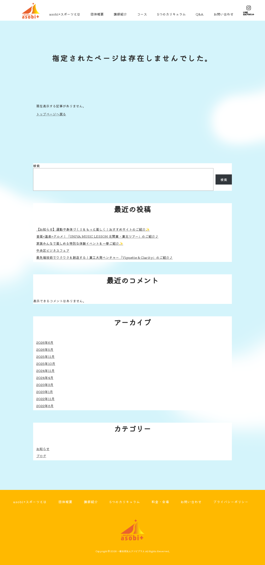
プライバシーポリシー (230, 501)
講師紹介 (120, 14)
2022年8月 (45, 405)
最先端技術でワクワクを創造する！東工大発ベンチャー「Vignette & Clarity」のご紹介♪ (104, 257)
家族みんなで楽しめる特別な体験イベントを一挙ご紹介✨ (79, 243)
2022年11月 (45, 398)
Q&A (200, 14)
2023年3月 (44, 384)
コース (142, 14)
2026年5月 (44, 349)
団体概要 (97, 14)
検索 (36, 165)
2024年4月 (44, 377)
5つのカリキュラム (171, 14)
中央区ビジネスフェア (52, 250)
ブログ (41, 455)
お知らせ (42, 448)
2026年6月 (44, 342)
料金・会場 (160, 501)
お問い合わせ (224, 14)
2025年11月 (45, 356)
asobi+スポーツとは (64, 14)
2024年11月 (45, 370)
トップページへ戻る (51, 114)
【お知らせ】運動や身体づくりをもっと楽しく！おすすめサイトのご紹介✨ (93, 229)
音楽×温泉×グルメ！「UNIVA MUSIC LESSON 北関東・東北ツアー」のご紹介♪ (97, 236)
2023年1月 (44, 391)
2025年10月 (45, 363)
